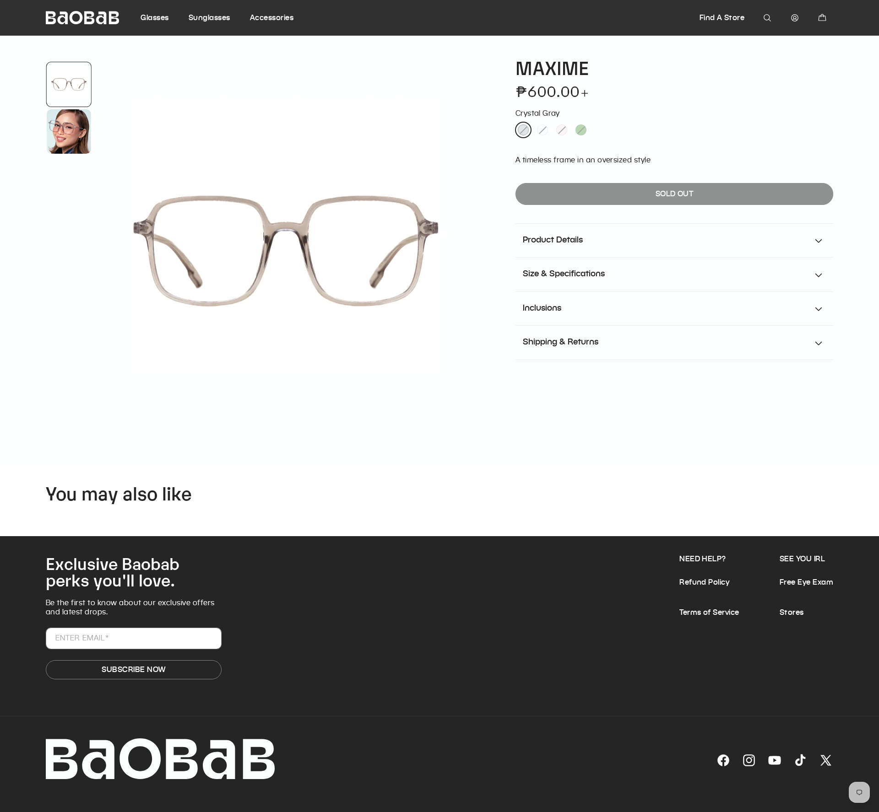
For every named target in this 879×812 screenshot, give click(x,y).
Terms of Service (709, 612)
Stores (792, 612)
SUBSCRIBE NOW (133, 669)
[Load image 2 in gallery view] (68, 131)
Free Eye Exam (806, 582)
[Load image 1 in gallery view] (68, 84)
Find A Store (722, 17)
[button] (163, 17)
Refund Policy (704, 582)
